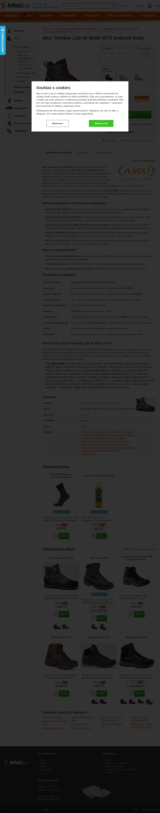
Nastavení (57, 123)
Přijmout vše (101, 123)
